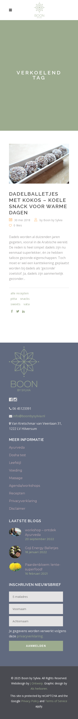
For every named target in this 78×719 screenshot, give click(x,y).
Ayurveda (17, 447)
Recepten (17, 493)
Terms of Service (56, 701)
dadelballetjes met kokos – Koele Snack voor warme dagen (38, 203)
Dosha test (17, 455)
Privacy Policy (30, 701)
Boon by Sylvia (52, 220)
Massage (16, 478)
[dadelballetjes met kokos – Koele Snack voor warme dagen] (39, 164)
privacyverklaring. (30, 636)
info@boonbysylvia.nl (28, 416)
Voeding (15, 470)
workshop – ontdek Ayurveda (40, 532)
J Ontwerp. (36, 683)
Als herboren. (39, 688)
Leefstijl (15, 463)
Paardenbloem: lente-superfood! (42, 567)
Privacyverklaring (23, 501)
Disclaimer (17, 508)
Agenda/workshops (24, 486)
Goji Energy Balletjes (41, 548)
